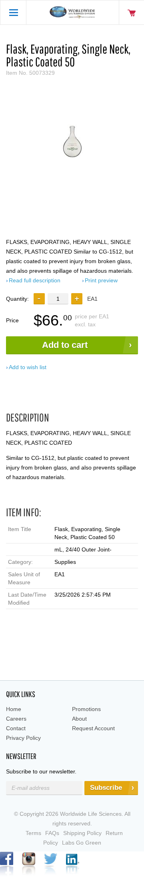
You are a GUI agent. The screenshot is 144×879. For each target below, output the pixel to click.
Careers (16, 718)
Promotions (86, 709)
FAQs (52, 833)
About (79, 718)
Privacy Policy (23, 738)
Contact (16, 728)
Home (13, 709)
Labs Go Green (81, 842)
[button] (76, 298)
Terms (33, 833)
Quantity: (17, 299)
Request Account (93, 728)
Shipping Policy (82, 833)
